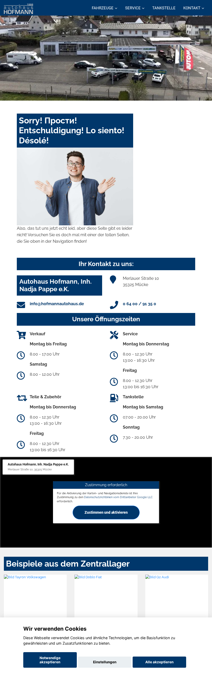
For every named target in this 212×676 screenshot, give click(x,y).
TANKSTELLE (164, 8)
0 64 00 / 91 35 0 (139, 303)
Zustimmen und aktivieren (106, 512)
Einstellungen (104, 662)
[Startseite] (18, 8)
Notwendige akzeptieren (50, 660)
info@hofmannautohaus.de (57, 303)
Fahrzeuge (102, 8)
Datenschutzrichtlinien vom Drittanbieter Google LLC (118, 497)
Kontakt (191, 8)
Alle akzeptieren (159, 662)
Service (133, 8)
